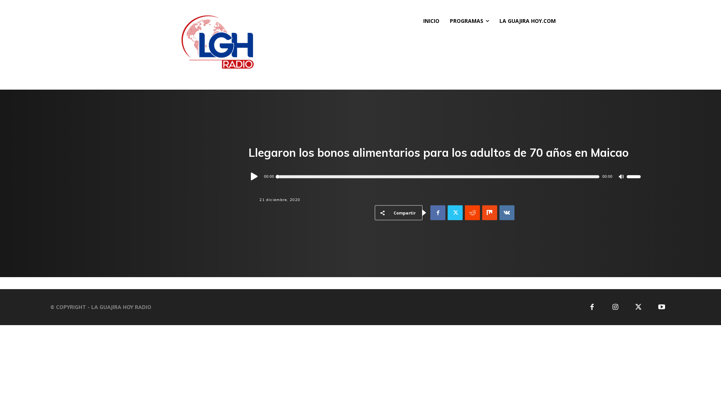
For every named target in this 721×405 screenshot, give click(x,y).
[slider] (634, 177)
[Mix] (489, 213)
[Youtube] (662, 307)
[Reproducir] (255, 177)
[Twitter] (455, 213)
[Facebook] (437, 213)
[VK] (506, 213)
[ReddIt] (472, 213)
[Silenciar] (621, 177)
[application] (445, 176)
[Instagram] (615, 307)
